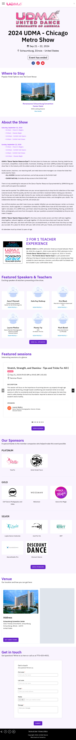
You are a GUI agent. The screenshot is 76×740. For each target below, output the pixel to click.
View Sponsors (38, 567)
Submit (38, 723)
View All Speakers (38, 342)
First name (21, 672)
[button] (3, 3)
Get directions (11, 640)
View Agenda (38, 428)
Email (20, 688)
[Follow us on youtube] (43, 63)
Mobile (20, 697)
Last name (21, 680)
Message (21, 705)
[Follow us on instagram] (38, 63)
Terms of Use (32, 731)
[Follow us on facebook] (33, 63)
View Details (38, 111)
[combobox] (21, 699)
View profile (12, 307)
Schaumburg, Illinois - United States (39, 50)
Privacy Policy (43, 731)
